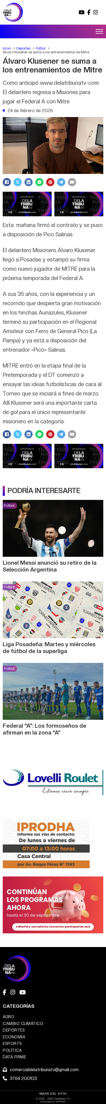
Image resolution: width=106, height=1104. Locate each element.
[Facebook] (7, 182)
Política (12, 1050)
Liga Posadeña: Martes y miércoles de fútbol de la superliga (49, 647)
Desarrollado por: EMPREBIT (53, 1101)
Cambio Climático (23, 1023)
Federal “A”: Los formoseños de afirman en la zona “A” (44, 729)
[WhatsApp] (39, 182)
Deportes (14, 1030)
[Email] (72, 182)
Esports (12, 1043)
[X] (18, 182)
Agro (8, 1016)
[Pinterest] (50, 182)
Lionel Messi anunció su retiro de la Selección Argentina (49, 566)
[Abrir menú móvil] (99, 31)
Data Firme (14, 1057)
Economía (14, 1037)
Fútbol (9, 505)
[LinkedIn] (28, 182)
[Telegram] (61, 182)
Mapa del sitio (53, 1093)
